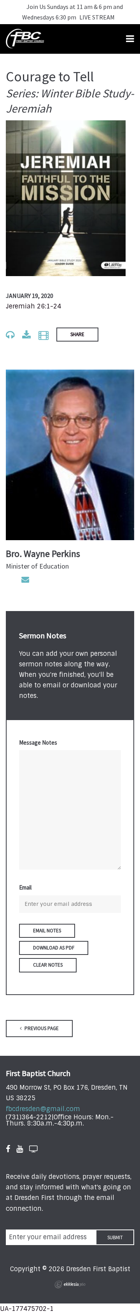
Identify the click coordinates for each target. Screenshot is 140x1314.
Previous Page (41, 1028)
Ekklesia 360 (70, 1284)
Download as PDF (53, 947)
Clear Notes (48, 965)
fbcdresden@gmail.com (43, 1109)
